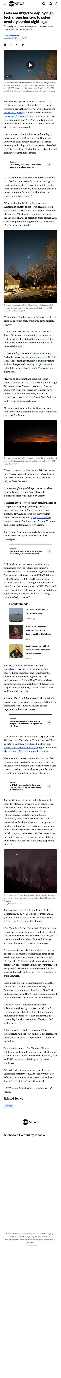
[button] (4, 3)
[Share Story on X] (11, 44)
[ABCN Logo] (16, 4)
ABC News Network (12, 1234)
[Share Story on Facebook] (5, 44)
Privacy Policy (26, 1234)
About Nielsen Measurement (16, 1240)
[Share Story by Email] (17, 44)
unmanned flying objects (17, 116)
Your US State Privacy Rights (44, 1234)
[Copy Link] (23, 44)
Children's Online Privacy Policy (22, 1237)
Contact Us (30, 1243)
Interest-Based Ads (42, 1237)
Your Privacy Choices (47, 1240)
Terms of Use (33, 1240)
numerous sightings (14, 112)
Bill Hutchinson (12, 35)
